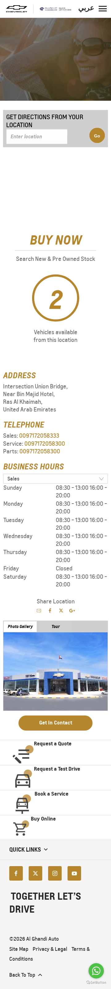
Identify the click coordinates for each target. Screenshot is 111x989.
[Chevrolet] (16, 8)
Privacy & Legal (50, 949)
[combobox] (55, 479)
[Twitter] (35, 873)
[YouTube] (74, 873)
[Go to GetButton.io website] (96, 983)
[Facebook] (16, 873)
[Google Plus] (72, 610)
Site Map (18, 949)
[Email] (39, 610)
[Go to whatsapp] (96, 971)
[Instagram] (55, 873)
